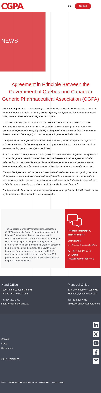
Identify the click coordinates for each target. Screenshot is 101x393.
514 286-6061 (80, 299)
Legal (54, 382)
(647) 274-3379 (83, 251)
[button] (96, 6)
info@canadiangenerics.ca (15, 303)
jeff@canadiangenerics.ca (81, 259)
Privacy (62, 382)
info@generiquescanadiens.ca (84, 303)
